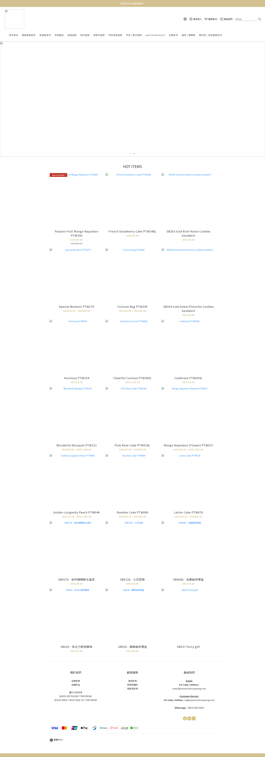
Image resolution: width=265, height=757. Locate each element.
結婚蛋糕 (72, 35)
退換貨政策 (132, 688)
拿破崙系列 (45, 35)
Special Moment (155, 35)
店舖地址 (75, 684)
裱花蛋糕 (85, 35)
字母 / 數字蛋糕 (134, 35)
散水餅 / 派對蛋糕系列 (210, 35)
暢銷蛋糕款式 (29, 35)
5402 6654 (199, 707)
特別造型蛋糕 (115, 35)
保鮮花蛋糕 (99, 35)
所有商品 (13, 35)
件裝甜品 (59, 35)
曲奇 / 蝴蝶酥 (188, 35)
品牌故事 (75, 680)
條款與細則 (132, 684)
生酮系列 (173, 35)
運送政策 (132, 680)
